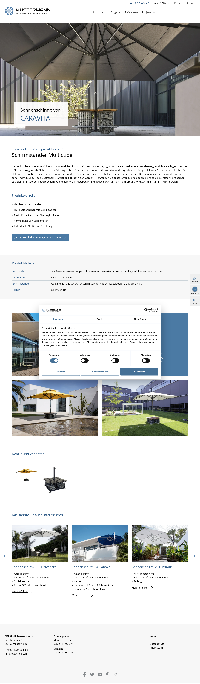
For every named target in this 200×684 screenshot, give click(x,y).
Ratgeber (116, 12)
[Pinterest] (107, 674)
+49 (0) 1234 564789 (140, 3)
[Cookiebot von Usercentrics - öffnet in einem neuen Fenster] (146, 310)
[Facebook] (84, 674)
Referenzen (131, 12)
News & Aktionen (162, 3)
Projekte (146, 12)
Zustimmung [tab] (59, 319)
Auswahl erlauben (100, 372)
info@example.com (16, 653)
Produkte (98, 12)
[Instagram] (115, 674)
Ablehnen (60, 372)
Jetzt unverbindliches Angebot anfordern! (38, 237)
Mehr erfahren (20, 591)
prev (5, 557)
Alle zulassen (139, 372)
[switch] (85, 360)
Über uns (190, 3)
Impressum (156, 647)
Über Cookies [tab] (140, 319)
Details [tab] (100, 319)
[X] (92, 674)
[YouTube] (100, 674)
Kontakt (178, 3)
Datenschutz (157, 643)
